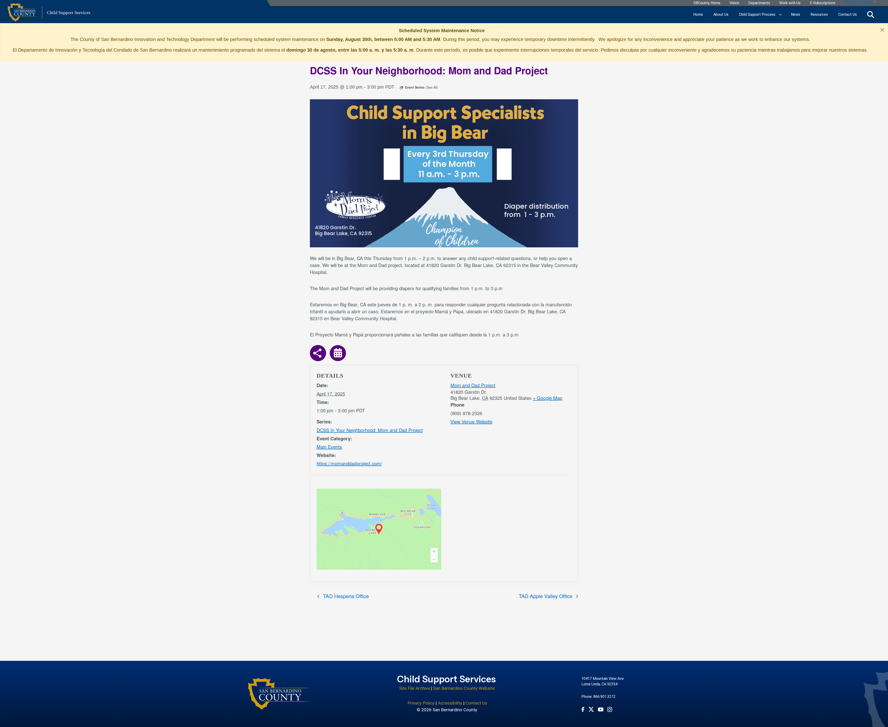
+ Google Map (547, 398)
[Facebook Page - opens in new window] (583, 709)
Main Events (329, 446)
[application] (379, 529)
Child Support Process (757, 14)
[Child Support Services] (279, 694)
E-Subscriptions (823, 3)
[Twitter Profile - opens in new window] (591, 709)
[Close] (882, 29)
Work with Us (790, 3)
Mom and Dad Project (472, 385)
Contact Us (476, 703)
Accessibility (450, 703)
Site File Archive (414, 688)
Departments (759, 3)
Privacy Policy (420, 703)
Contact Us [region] (847, 14)
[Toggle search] (870, 15)
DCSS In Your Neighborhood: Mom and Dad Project (370, 430)
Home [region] (698, 14)
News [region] (795, 14)
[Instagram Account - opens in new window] (609, 709)
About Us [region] (720, 14)
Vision (734, 3)
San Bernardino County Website (464, 688)
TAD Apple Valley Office (546, 596)
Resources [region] (819, 14)
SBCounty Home (707, 3)
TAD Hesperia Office (345, 596)
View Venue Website (471, 421)
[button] (434, 551)
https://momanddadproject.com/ (349, 463)
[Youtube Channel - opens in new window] (601, 709)
